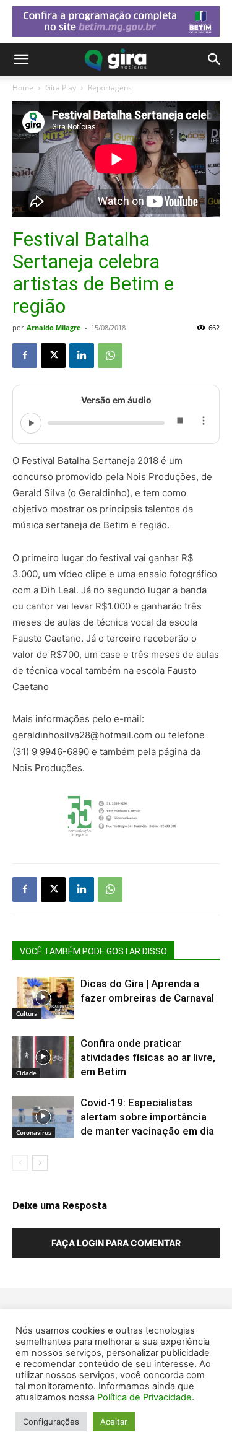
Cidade (26, 1072)
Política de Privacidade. (145, 1397)
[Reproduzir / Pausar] (30, 423)
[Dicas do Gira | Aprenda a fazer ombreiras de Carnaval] (43, 998)
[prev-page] (20, 1163)
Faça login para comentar (116, 1243)
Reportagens (110, 87)
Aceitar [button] (113, 1421)
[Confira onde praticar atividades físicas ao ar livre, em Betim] (43, 1057)
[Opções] (203, 423)
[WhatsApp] (110, 355)
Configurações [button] (51, 1421)
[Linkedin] (81, 355)
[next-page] (40, 1163)
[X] (53, 355)
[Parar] (179, 423)
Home (22, 87)
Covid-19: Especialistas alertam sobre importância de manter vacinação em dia (147, 1116)
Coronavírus (33, 1132)
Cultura (27, 1013)
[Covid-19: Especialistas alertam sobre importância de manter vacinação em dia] (43, 1117)
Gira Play (60, 87)
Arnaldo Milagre (54, 327)
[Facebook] (24, 355)
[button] (21, 59)
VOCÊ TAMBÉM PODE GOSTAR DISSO (93, 951)
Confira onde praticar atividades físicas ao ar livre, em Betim (147, 1057)
